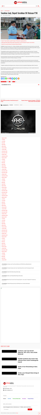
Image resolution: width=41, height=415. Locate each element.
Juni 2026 (3, 141)
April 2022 (3, 223)
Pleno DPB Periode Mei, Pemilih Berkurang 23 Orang (9, 101)
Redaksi (4, 398)
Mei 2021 (3, 241)
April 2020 (3, 258)
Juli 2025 (3, 159)
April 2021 (3, 243)
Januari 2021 (4, 248)
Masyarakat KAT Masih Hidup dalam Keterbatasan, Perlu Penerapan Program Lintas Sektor (18, 42)
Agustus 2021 (4, 236)
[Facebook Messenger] (12, 78)
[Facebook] (2, 78)
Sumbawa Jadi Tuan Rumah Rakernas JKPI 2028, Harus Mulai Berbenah (27, 352)
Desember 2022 (4, 210)
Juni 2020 (3, 254)
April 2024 (3, 184)
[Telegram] (16, 78)
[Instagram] (10, 78)
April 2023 (3, 203)
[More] (18, 78)
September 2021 (5, 235)
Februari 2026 (4, 147)
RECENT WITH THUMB (5, 346)
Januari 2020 (4, 259)
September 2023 (5, 195)
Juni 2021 (3, 240)
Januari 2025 (4, 169)
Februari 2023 (4, 207)
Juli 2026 (3, 139)
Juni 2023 (3, 200)
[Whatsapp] (6, 78)
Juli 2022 (3, 218)
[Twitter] (4, 78)
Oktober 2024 (4, 174)
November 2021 (4, 231)
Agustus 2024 (4, 177)
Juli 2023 (3, 198)
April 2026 (3, 144)
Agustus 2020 (4, 251)
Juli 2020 (3, 253)
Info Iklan (9, 398)
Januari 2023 (4, 208)
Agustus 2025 (4, 157)
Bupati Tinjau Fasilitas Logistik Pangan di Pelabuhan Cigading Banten (14, 40)
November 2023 (4, 192)
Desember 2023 (4, 190)
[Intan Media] (20, 3)
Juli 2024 (3, 179)
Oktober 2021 (4, 233)
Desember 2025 (4, 151)
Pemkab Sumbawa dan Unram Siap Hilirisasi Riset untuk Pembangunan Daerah (28, 360)
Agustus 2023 (4, 197)
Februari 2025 (4, 167)
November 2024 (4, 172)
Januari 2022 (4, 228)
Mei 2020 (3, 256)
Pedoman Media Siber (17, 398)
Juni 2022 (3, 220)
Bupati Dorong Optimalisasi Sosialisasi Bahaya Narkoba (12, 44)
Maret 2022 (4, 225)
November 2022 (4, 212)
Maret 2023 (4, 205)
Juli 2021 (3, 238)
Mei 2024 (3, 182)
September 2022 (5, 215)
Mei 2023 (3, 202)
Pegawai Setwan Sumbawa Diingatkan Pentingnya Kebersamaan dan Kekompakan (30, 101)
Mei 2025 (3, 162)
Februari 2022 (4, 226)
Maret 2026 (4, 146)
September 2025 (5, 156)
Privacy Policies (31, 398)
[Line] (14, 78)
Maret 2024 (4, 185)
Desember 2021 (4, 230)
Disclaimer (24, 398)
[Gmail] (8, 78)
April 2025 (3, 164)
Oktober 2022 (4, 213)
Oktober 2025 (4, 154)
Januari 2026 (4, 149)
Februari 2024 (4, 187)
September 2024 (5, 175)
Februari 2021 (4, 246)
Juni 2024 (3, 180)
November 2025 (4, 152)
